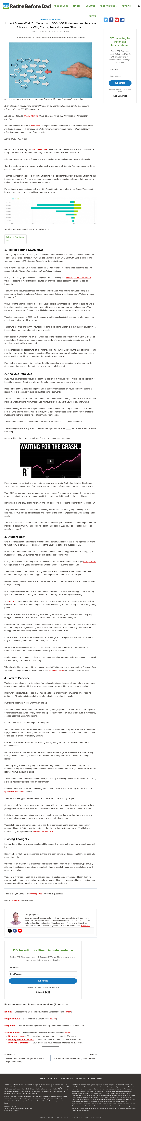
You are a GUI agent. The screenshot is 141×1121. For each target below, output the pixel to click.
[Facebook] (15, 931)
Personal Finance (47, 19)
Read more (85, 926)
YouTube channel (39, 149)
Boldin (8, 1011)
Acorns (13, 601)
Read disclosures (79, 37)
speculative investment (14, 792)
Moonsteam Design (93, 1118)
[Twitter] (10, 931)
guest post (35, 126)
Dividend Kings (16, 1036)
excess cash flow (56, 670)
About (42, 1079)
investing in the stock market (78, 278)
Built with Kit (43, 992)
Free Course (61, 6)
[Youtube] (20, 931)
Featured (53, 1079)
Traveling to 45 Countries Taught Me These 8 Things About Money (24, 1058)
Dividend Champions (19, 1043)
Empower (9, 1025)
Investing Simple (31, 116)
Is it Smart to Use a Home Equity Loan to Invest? (75, 1057)
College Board (89, 561)
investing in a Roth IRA (43, 831)
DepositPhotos (15, 901)
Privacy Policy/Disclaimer (89, 1079)
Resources (67, 1079)
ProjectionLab (12, 1018)
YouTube (91, 6)
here (93, 1085)
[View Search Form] (138, 6)
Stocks (57, 19)
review (68, 1012)
